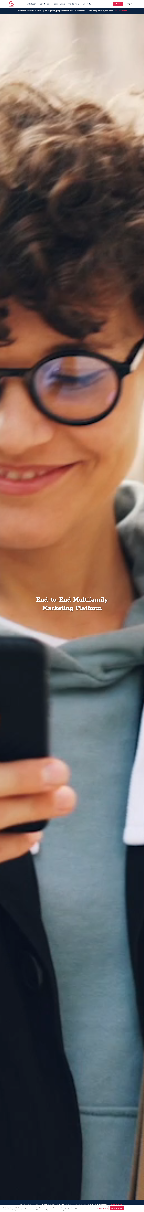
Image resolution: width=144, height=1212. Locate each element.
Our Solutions (74, 4)
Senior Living (59, 4)
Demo (117, 4)
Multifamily (31, 4)
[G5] (16, 4)
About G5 (87, 4)
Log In (129, 4)
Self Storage (45, 4)
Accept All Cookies (117, 1208)
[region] (72, 1208)
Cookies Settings (102, 1208)
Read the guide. (120, 11)
